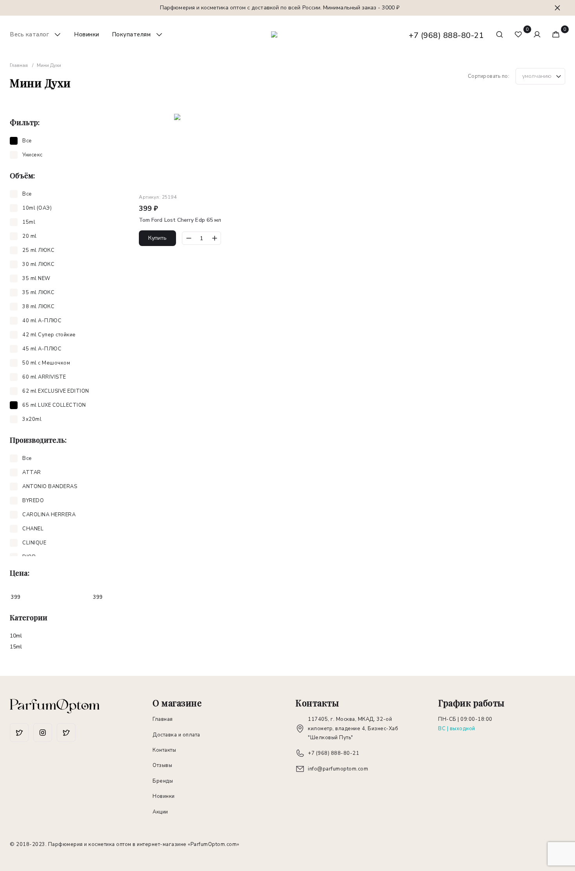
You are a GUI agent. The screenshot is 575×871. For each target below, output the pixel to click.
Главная (163, 719)
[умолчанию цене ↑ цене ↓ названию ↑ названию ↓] (540, 76)
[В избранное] (227, 121)
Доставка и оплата (176, 734)
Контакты (164, 750)
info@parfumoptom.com (338, 768)
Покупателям (131, 34)
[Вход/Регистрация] (537, 34)
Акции (160, 811)
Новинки (86, 34)
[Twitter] (42, 732)
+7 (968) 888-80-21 (446, 35)
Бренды (163, 781)
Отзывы (162, 765)
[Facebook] (19, 732)
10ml (16, 635)
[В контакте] (66, 732)
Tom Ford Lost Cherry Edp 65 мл (180, 220)
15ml (16, 646)
